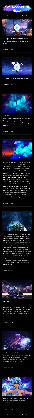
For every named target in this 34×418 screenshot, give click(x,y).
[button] (17, 27)
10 (22, 15)
